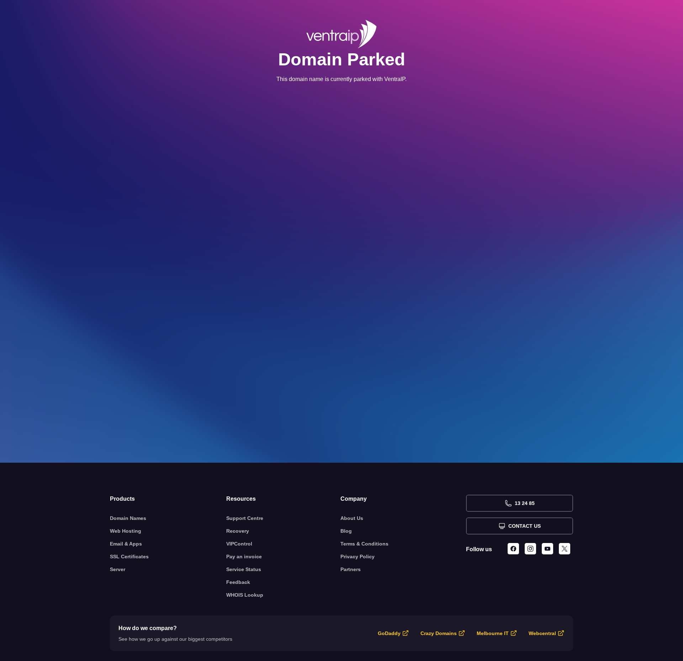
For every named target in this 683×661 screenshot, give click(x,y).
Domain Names (128, 518)
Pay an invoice (244, 556)
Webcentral (542, 633)
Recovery (237, 531)
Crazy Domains (438, 633)
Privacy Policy (357, 556)
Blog (346, 531)
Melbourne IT (493, 633)
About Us (351, 518)
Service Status (243, 569)
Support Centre (244, 518)
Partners (350, 569)
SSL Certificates (129, 556)
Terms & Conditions (364, 544)
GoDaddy (389, 633)
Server (117, 569)
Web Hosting (125, 531)
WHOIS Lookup (244, 595)
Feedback (238, 582)
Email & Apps (126, 544)
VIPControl (239, 544)
